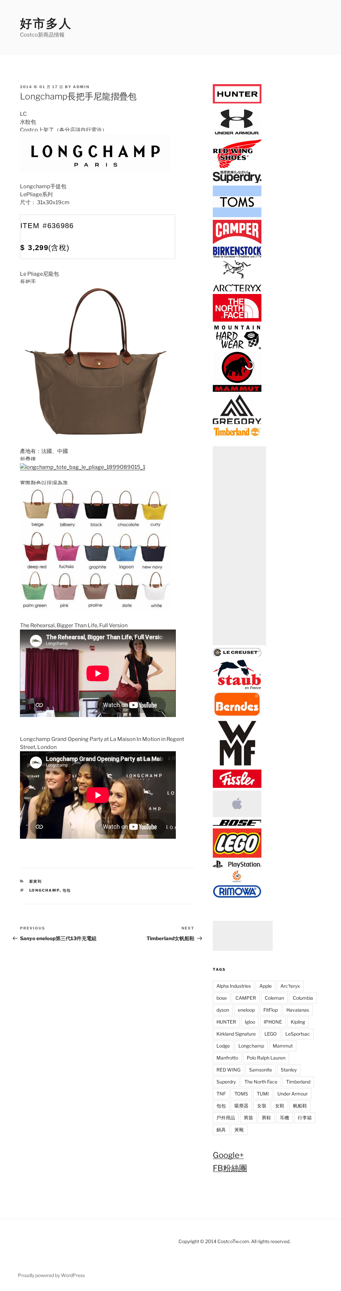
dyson (222, 1010)
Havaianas (297, 1010)
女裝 (261, 1105)
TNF (221, 1093)
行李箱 (305, 1117)
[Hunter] (237, 102)
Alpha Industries (233, 986)
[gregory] (237, 423)
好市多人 (46, 23)
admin (81, 86)
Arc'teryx (290, 986)
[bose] (237, 824)
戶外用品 (225, 1117)
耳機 (284, 1117)
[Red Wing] (237, 167)
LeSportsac (297, 1034)
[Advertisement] (239, 546)
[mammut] (237, 390)
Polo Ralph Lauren (266, 1058)
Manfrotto (227, 1058)
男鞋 (266, 1117)
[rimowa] (237, 896)
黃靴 (239, 1129)
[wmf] (237, 766)
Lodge (223, 1046)
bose (221, 998)
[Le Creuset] (237, 655)
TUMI (263, 1093)
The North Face (260, 1081)
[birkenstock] (237, 256)
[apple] (237, 816)
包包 (67, 890)
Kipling (298, 1022)
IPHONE (273, 1022)
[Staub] (237, 688)
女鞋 (279, 1105)
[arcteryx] (237, 290)
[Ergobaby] (237, 881)
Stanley (289, 1070)
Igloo (250, 1022)
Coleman (274, 998)
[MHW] (237, 348)
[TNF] (237, 320)
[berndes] (237, 715)
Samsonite (260, 1070)
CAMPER (245, 998)
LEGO (270, 1034)
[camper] (237, 242)
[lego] (237, 856)
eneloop (246, 1010)
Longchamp (44, 890)
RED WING (228, 1070)
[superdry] (237, 182)
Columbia (303, 998)
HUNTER (226, 1022)
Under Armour (292, 1093)
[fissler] (237, 786)
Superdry (226, 1081)
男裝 (248, 1117)
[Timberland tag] (237, 435)
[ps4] (237, 866)
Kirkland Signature (236, 1034)
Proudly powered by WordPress (51, 1275)
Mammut (283, 1046)
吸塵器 (241, 1105)
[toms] (237, 216)
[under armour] (237, 135)
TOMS (241, 1093)
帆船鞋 (300, 1105)
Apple (265, 986)
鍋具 (221, 1129)
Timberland (298, 1081)
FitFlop (270, 1010)
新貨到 (35, 881)
